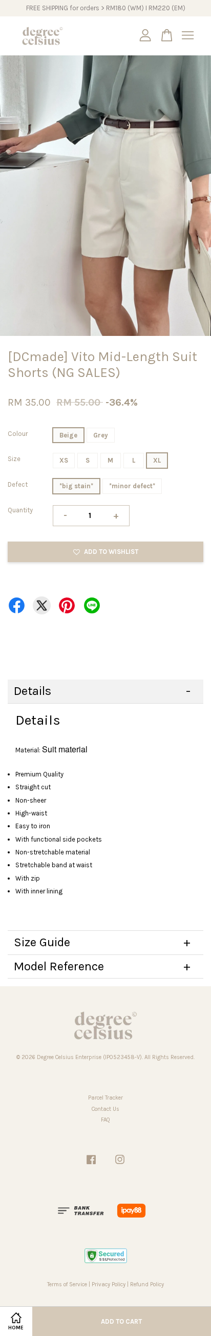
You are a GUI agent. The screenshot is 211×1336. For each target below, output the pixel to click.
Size (14, 459)
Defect (18, 484)
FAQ (105, 1119)
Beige (68, 435)
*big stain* (76, 486)
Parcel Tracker (105, 1097)
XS (63, 460)
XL (157, 460)
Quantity (20, 510)
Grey (100, 435)
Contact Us (105, 1109)
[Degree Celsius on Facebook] (91, 1165)
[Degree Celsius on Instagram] (120, 1165)
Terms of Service (67, 1284)
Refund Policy (147, 1284)
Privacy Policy (108, 1284)
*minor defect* (132, 486)
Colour (18, 433)
